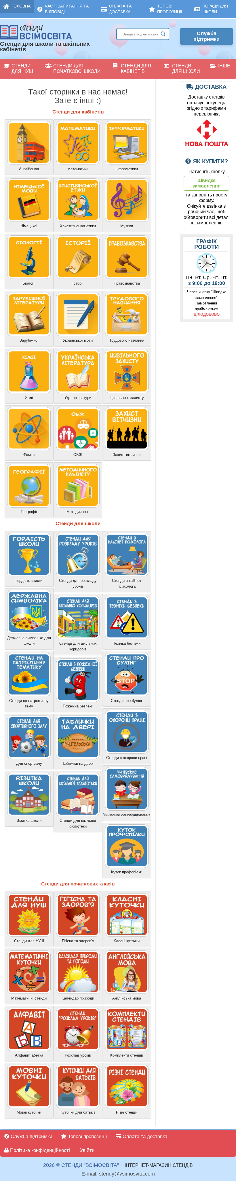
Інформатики (126, 169)
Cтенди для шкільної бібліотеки (78, 823)
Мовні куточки (29, 1112)
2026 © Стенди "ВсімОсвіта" (81, 1165)
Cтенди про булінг (126, 701)
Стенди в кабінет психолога (126, 583)
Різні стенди (126, 1112)
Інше (224, 65)
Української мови (78, 340)
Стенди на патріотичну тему (29, 704)
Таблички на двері (78, 763)
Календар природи (78, 998)
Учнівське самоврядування (126, 815)
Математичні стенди (29, 998)
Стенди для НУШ (22, 68)
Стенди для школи (186, 68)
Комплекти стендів (126, 1055)
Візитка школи (29, 820)
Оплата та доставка (120, 9)
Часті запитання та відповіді (67, 9)
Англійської (29, 169)
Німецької (28, 226)
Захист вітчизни (126, 455)
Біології (29, 283)
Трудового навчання (126, 340)
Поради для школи (215, 9)
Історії (78, 283)
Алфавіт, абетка (29, 1055)
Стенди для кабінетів (136, 68)
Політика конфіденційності (39, 1150)
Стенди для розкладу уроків (78, 583)
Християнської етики (78, 226)
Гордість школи (29, 580)
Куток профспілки (126, 872)
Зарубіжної (29, 340)
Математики (77, 169)
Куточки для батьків (78, 1112)
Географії (29, 512)
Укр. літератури (77, 397)
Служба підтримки (206, 36)
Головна (21, 6)
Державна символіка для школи (29, 641)
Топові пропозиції (169, 9)
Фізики (29, 455)
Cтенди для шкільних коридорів (78, 646)
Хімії (29, 397)
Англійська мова (126, 998)
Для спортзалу (29, 763)
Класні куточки (127, 941)
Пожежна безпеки (78, 706)
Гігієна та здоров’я (78, 941)
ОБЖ (77, 455)
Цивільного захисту (127, 397)
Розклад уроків (78, 1055)
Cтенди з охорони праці (126, 758)
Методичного (77, 512)
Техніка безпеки (126, 643)
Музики (126, 226)
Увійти (87, 1150)
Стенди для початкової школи (77, 68)
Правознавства (127, 283)
